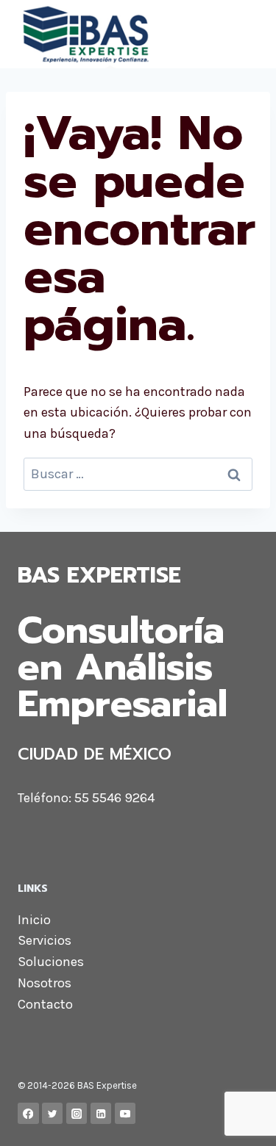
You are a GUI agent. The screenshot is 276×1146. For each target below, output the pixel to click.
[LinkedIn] (101, 1113)
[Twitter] (52, 1113)
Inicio (34, 920)
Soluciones (51, 962)
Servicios (44, 940)
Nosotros (44, 983)
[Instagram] (77, 1113)
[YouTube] (125, 1113)
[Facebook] (28, 1113)
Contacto (45, 1004)
